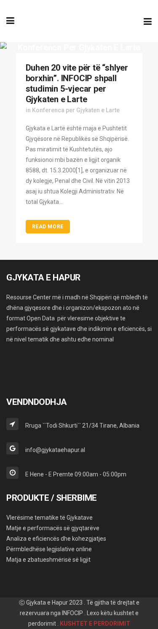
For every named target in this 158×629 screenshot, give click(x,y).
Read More (48, 227)
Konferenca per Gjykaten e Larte (76, 110)
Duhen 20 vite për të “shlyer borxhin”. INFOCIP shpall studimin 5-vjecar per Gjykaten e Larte (77, 83)
